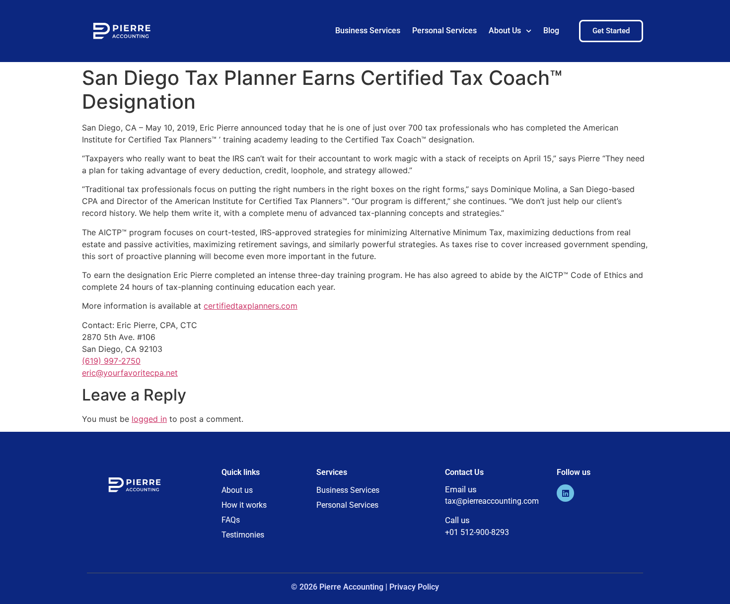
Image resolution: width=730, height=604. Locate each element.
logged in (149, 419)
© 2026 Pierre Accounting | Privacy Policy (365, 587)
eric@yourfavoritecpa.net (130, 373)
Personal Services (444, 30)
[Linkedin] (565, 493)
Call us (457, 520)
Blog (551, 30)
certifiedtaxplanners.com (250, 306)
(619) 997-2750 (111, 361)
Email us (461, 489)
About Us (505, 30)
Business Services (367, 30)
